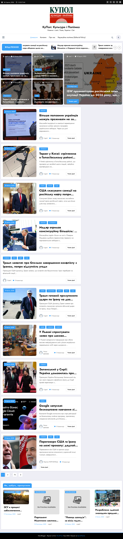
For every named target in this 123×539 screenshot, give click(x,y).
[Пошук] (112, 37)
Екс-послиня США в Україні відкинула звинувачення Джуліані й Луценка (47, 100)
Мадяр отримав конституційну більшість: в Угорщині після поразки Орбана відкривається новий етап (56, 47)
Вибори (6, 70)
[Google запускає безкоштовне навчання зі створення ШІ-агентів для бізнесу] (19, 414)
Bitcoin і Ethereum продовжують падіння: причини (75, 511)
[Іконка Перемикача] (3, 37)
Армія (42, 291)
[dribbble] (114, 2)
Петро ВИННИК (46, 353)
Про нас (52, 37)
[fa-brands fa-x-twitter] (111, 2)
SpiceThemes (81, 536)
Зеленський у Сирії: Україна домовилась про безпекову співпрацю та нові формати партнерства (57, 371)
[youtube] (120, 2)
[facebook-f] (107, 2)
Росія (50, 186)
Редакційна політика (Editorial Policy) (72, 37)
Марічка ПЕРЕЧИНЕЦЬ (51, 462)
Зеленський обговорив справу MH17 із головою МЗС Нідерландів (45, 74)
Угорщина (52, 222)
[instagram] (117, 2)
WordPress (60, 536)
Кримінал (7, 96)
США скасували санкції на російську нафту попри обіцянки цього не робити (57, 192)
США (56, 186)
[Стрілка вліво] (115, 47)
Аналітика (51, 291)
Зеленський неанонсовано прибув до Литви (93, 93)
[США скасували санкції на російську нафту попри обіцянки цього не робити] (19, 198)
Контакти (43, 37)
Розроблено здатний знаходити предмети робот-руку (46, 511)
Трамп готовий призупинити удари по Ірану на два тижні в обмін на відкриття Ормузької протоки (58, 297)
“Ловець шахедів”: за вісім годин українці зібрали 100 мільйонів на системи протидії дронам (16, 519)
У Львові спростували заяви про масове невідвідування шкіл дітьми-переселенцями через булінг (55, 334)
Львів (42, 327)
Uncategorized (72, 86)
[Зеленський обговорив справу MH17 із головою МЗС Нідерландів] (47, 66)
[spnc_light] (118, 37)
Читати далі (73, 101)
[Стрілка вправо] (119, 47)
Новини (6, 258)
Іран (14, 258)
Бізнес (43, 401)
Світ (37, 96)
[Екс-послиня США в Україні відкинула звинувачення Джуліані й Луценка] (47, 92)
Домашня (34, 37)
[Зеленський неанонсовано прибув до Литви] (93, 79)
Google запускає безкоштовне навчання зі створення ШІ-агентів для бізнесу (56, 407)
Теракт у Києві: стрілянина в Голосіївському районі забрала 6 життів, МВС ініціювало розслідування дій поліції (16, 100)
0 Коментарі (55, 138)
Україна (38, 70)
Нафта (42, 186)
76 (15, 475)
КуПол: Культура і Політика (61, 27)
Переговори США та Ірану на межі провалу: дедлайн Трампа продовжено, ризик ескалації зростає (58, 443)
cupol (6, 56)
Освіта (58, 327)
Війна (60, 291)
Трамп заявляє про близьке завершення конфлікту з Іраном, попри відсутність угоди (95, 47)
